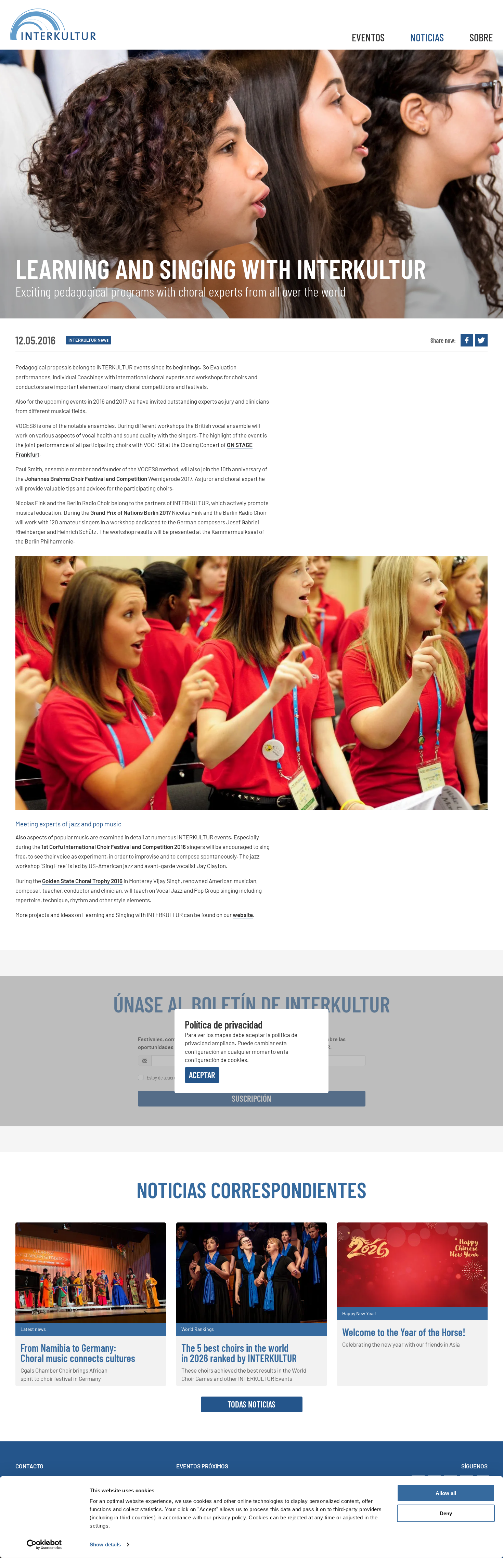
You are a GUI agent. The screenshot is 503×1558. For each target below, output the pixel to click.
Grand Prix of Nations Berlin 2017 (130, 512)
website (243, 914)
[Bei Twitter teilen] (481, 340)
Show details (105, 1544)
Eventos (368, 37)
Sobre (481, 37)
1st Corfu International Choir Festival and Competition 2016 (113, 846)
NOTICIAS (427, 37)
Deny (446, 1513)
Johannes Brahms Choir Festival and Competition (86, 478)
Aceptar (202, 1075)
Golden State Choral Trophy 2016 (82, 880)
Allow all (446, 1493)
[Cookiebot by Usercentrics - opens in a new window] (44, 1545)
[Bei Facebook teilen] (467, 340)
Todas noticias (251, 1404)
